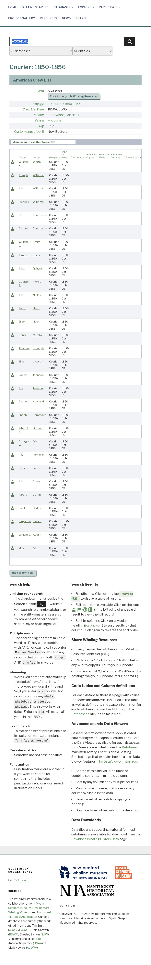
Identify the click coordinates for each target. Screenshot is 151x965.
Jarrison (38, 388)
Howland (38, 401)
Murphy (37, 334)
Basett (37, 521)
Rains (36, 255)
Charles (24, 228)
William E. (25, 534)
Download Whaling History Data (95, 839)
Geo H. (23, 215)
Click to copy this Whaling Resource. (73, 96)
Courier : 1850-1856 (66, 104)
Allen (36, 548)
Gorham (38, 428)
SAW (44, 934)
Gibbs (36, 441)
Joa (21, 388)
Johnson (38, 374)
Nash (36, 308)
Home (12, 7)
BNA (37, 943)
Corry (36, 481)
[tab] (43, 142)
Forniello (38, 454)
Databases (61, 7)
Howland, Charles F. (65, 115)
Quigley (37, 268)
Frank (22, 508)
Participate (108, 7)
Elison (22, 321)
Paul (21, 454)
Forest (37, 468)
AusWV (32, 947)
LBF (39, 938)
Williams (38, 175)
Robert (23, 374)
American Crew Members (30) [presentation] (34, 142)
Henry (22, 334)
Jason (22, 308)
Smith (36, 241)
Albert (23, 494)
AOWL (25, 930)
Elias (22, 361)
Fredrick (24, 201)
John (22, 188)
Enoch (23, 414)
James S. (24, 255)
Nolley (37, 295)
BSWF (13, 934)
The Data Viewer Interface (117, 761)
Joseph (23, 175)
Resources (48, 18)
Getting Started (35, 7)
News (66, 18)
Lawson (38, 361)
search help (22, 572)
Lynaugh (38, 348)
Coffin (37, 494)
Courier (57, 120)
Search (81, 18)
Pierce (37, 281)
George (24, 468)
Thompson (40, 215)
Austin (37, 534)
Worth (37, 161)
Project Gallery (21, 18)
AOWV (13, 930)
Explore (84, 7)
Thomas (24, 348)
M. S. (21, 548)
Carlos (37, 508)
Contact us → (17, 880)
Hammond (39, 414)
